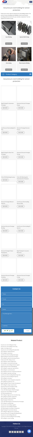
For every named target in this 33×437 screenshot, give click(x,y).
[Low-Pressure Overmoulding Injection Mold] (24, 191)
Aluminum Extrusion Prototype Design (23, 104)
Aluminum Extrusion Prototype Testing (23, 153)
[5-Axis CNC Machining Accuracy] (8, 167)
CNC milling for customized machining (9, 363)
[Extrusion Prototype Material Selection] (8, 191)
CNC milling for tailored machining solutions (10, 358)
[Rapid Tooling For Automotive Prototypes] (8, 93)
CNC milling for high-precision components (10, 411)
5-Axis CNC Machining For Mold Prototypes (10, 390)
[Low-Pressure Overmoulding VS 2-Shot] (8, 118)
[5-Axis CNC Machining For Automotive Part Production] (24, 167)
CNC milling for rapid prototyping (8, 388)
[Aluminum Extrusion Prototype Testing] (24, 142)
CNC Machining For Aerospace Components (10, 408)
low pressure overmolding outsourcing (9, 346)
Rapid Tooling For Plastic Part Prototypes (7, 153)
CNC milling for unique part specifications (9, 368)
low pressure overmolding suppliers (8, 405)
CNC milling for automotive (6, 353)
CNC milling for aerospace (6, 378)
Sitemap (16, 428)
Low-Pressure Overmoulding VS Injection (23, 227)
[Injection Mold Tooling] (24, 28)
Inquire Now (8, 43)
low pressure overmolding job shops (8, 344)
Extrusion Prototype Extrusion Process (23, 128)
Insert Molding (9, 37)
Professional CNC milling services (8, 359)
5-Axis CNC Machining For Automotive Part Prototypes (12, 401)
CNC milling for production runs (7, 381)
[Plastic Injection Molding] (24, 54)
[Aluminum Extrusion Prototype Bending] (8, 216)
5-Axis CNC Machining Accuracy (8, 177)
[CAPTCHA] (8, 331)
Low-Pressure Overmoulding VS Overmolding (10, 416)
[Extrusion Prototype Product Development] (8, 241)
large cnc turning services (6, 348)
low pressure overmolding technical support (10, 364)
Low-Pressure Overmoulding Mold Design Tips (11, 375)
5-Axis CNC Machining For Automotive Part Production (23, 177)
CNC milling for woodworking (7, 403)
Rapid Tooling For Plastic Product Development (11, 383)
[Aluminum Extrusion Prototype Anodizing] (8, 265)
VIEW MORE (5, 108)
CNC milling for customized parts (8, 369)
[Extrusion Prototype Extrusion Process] (24, 118)
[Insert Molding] (9, 28)
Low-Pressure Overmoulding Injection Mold (23, 202)
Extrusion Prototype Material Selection (7, 202)
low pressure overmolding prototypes (9, 406)
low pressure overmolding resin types (9, 391)
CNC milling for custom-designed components (10, 380)
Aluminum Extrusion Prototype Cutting (23, 276)
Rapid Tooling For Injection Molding (8, 398)
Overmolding (8, 63)
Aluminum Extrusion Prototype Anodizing (7, 276)
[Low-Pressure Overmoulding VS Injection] (24, 216)
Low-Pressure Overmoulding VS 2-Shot (8, 128)
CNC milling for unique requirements (8, 385)
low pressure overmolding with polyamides (10, 349)
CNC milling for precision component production (11, 371)
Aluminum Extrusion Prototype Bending (7, 227)
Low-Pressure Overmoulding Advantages (9, 354)
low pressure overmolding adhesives (8, 415)
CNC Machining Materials (6, 393)
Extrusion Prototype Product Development (7, 251)
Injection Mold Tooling (24, 37)
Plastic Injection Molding (24, 63)
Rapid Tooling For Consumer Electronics (23, 251)
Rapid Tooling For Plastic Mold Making (9, 366)
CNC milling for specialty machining (8, 373)
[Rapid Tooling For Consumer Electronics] (24, 241)
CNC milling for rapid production (8, 351)
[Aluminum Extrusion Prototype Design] (24, 93)
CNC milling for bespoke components (9, 396)
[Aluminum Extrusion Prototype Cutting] (24, 265)
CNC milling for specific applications (8, 361)
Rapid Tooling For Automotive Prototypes (7, 104)
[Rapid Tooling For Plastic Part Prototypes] (8, 142)
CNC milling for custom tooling (7, 418)
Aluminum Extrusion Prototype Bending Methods (11, 413)
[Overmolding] (9, 54)
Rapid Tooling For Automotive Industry (9, 410)
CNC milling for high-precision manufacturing (10, 395)
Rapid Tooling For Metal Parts (7, 400)
